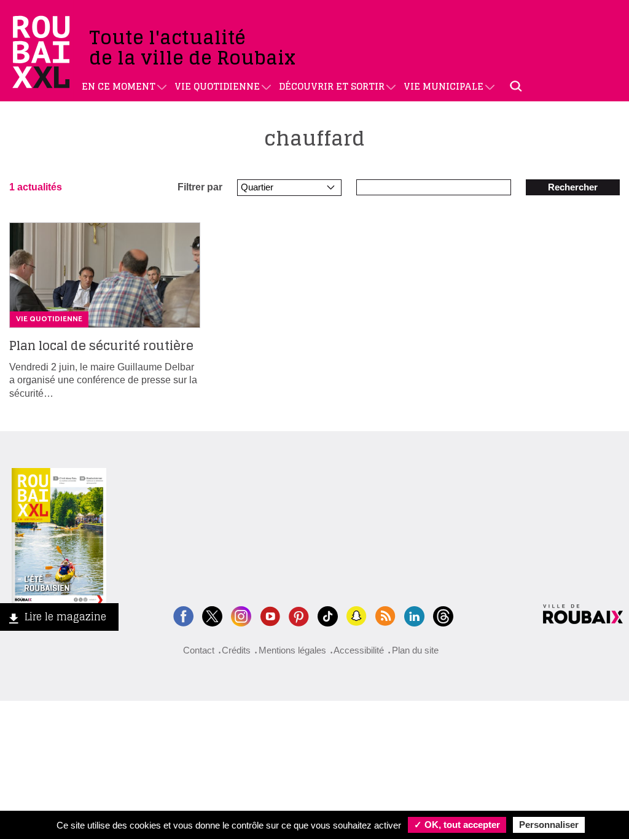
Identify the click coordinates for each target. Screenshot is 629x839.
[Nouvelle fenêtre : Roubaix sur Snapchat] (356, 614)
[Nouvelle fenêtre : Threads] (443, 614)
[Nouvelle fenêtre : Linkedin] (414, 614)
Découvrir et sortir (332, 86)
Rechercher (573, 187)
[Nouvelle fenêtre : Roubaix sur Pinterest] (299, 614)
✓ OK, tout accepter (457, 824)
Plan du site (415, 650)
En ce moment (118, 86)
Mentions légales (292, 650)
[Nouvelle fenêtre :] (270, 614)
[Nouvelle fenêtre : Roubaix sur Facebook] (183, 614)
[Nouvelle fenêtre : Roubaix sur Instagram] (241, 614)
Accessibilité (359, 650)
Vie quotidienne (217, 86)
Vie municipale (443, 86)
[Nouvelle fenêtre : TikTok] (328, 614)
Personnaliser (549, 824)
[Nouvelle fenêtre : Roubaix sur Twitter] (212, 614)
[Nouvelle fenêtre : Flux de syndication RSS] (385, 614)
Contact (198, 650)
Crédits (236, 650)
